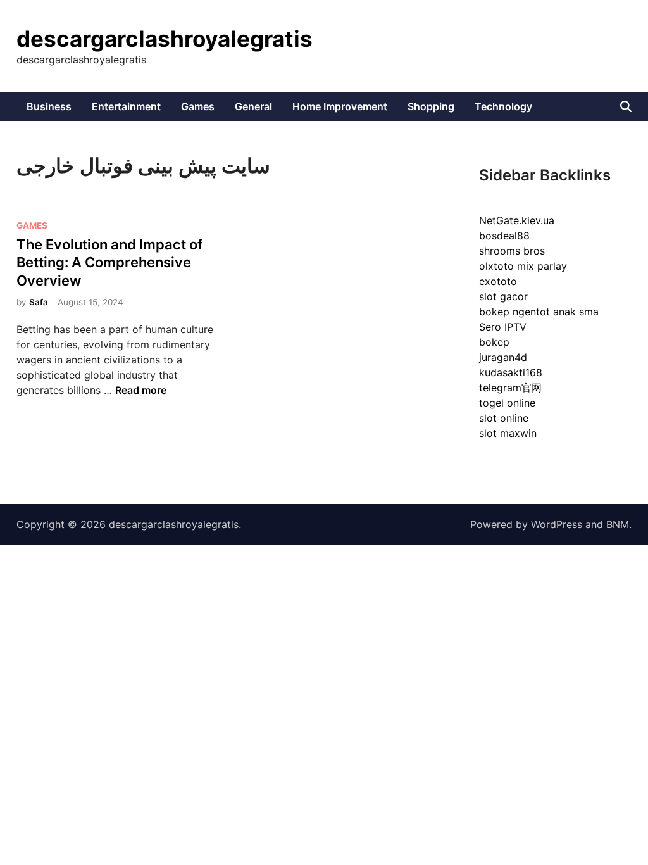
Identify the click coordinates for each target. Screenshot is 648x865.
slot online (503, 418)
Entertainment (126, 106)
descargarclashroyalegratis (164, 38)
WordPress (556, 524)
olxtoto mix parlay (523, 266)
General (253, 106)
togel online (507, 402)
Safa (38, 302)
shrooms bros (512, 250)
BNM (617, 524)
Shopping (431, 106)
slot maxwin (508, 433)
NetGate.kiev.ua (516, 220)
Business (49, 106)
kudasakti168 (510, 372)
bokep (494, 342)
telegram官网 (510, 387)
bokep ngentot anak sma (539, 311)
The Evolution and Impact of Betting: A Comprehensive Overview (109, 262)
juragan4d (503, 357)
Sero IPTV (502, 326)
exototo (498, 281)
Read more (140, 390)
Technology (503, 106)
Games (198, 106)
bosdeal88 (504, 235)
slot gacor (503, 296)
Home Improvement (339, 106)
